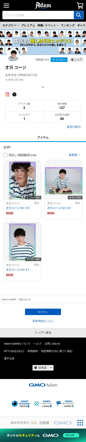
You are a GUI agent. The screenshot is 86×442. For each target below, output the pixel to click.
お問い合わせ (52, 343)
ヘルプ (37, 343)
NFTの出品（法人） (14, 351)
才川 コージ (13, 203)
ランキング (68, 25)
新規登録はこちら (43, 320)
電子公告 (9, 358)
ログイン (43, 311)
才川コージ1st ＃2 (59, 208)
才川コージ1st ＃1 (17, 269)
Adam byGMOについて (17, 343)
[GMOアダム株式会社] (43, 385)
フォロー (60, 59)
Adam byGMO (9, 299)
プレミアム (28, 25)
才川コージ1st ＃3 (17, 208)
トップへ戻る (43, 332)
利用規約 (33, 351)
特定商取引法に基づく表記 (56, 351)
